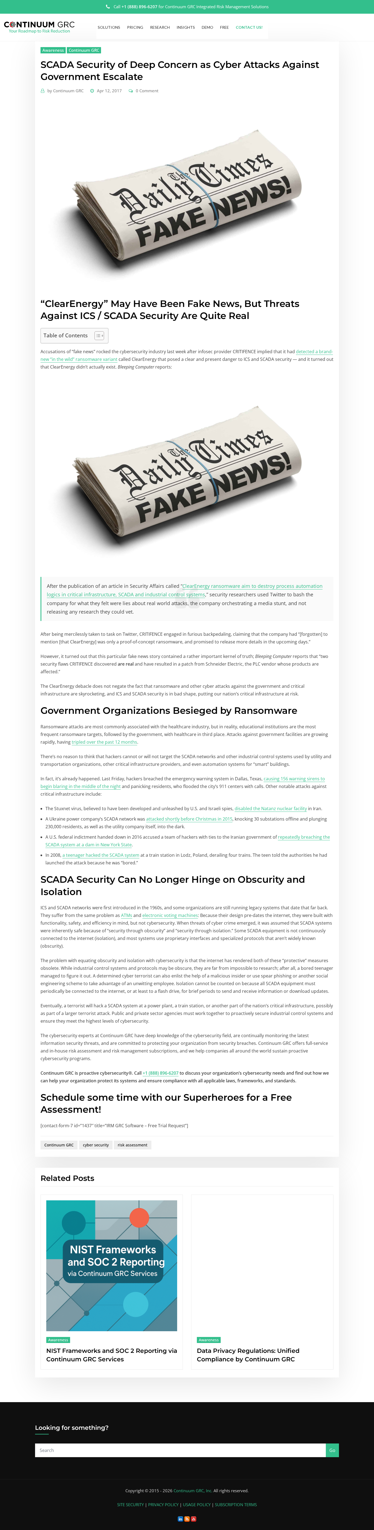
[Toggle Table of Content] (96, 335)
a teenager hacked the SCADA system (100, 855)
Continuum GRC (84, 50)
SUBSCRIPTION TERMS (236, 1504)
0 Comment (147, 90)
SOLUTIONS (109, 27)
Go (332, 1450)
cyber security (96, 1145)
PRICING (135, 27)
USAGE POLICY (197, 1504)
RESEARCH (160, 27)
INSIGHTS (186, 27)
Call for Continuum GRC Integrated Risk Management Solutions (191, 6)
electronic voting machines (170, 915)
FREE (224, 27)
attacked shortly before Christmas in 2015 (189, 819)
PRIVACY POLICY (163, 1504)
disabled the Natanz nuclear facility (271, 809)
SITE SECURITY (130, 1504)
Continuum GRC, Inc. (193, 1490)
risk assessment (132, 1145)
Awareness (53, 50)
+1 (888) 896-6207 (161, 1073)
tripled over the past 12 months (104, 742)
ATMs (126, 915)
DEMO (207, 27)
